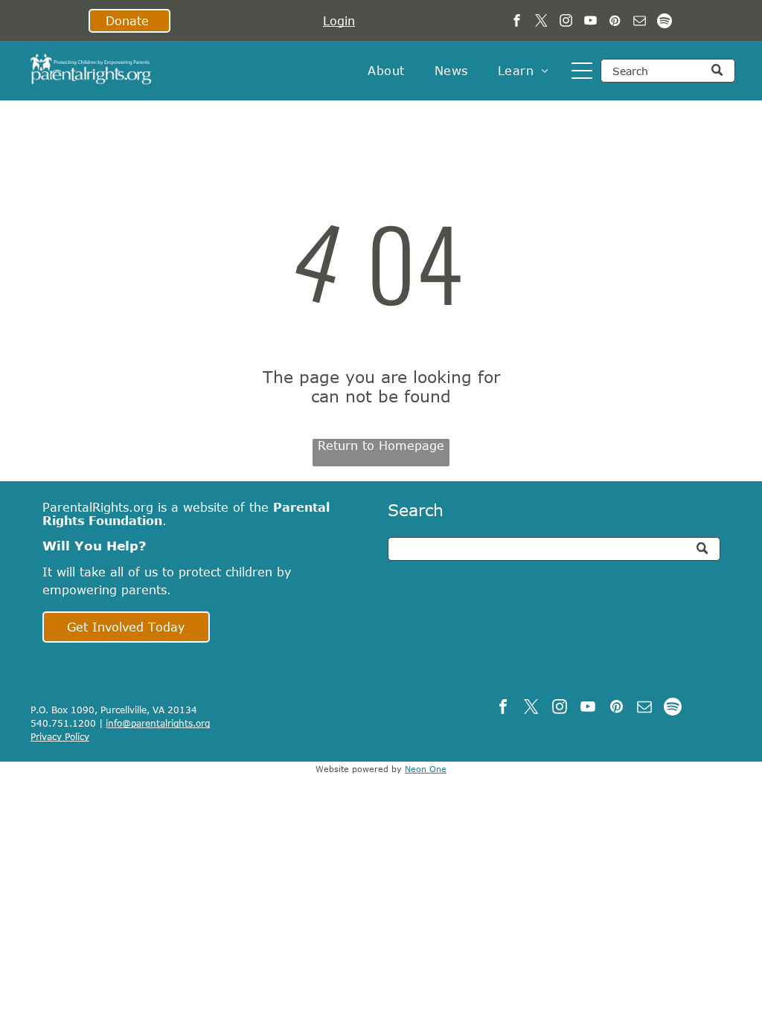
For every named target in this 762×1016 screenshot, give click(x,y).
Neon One (425, 769)
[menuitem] (386, 70)
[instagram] (566, 22)
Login (339, 21)
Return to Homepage (381, 445)
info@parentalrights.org (158, 723)
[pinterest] (615, 22)
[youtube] (590, 22)
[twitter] (541, 22)
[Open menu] (582, 71)
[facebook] (517, 22)
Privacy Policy (60, 736)
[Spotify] (664, 22)
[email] (639, 22)
